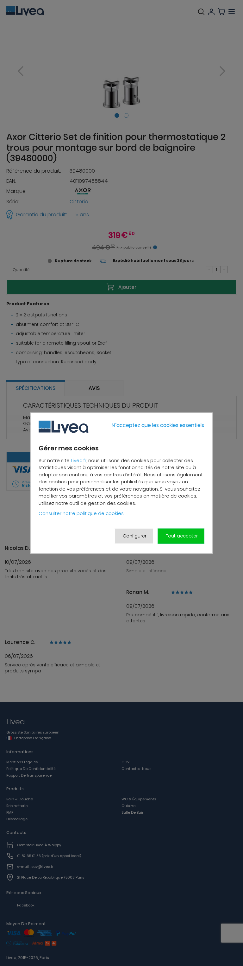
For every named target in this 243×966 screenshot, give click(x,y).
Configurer (134, 536)
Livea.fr (78, 460)
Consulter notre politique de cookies (81, 513)
